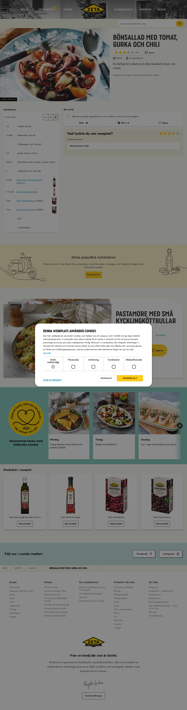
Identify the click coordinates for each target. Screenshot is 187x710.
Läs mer (47, 353)
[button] (52, 378)
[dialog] (93, 355)
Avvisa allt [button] (106, 378)
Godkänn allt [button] (130, 378)
